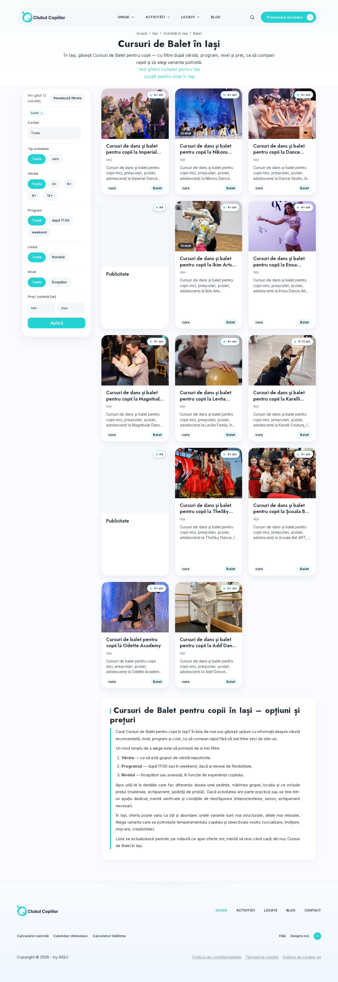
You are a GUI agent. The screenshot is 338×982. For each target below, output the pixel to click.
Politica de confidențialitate (216, 957)
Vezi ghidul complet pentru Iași (169, 69)
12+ (50, 196)
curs (55, 159)
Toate (36, 159)
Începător (59, 282)
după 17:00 (60, 220)
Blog (215, 17)
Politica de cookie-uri (302, 957)
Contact (312, 910)
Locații (188, 17)
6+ (69, 184)
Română (58, 257)
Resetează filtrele (68, 98)
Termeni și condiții (262, 957)
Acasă (142, 33)
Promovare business (285, 17)
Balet (197, 33)
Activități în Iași (175, 33)
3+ (54, 184)
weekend (39, 232)
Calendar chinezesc (70, 936)
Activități (155, 17)
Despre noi (299, 936)
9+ (34, 196)
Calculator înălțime (109, 936)
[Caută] (252, 17)
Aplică (56, 323)
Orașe (123, 17)
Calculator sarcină (33, 936)
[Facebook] (317, 936)
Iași (155, 33)
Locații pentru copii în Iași (169, 76)
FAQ (282, 936)
